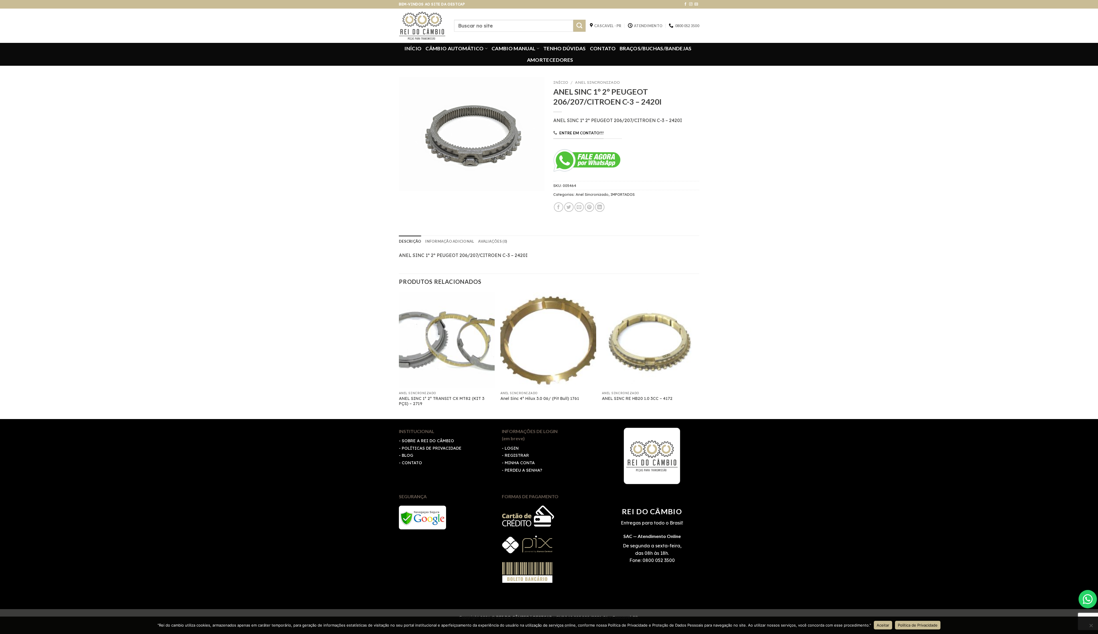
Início (560, 82)
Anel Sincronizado (597, 82)
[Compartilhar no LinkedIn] (599, 207)
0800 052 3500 (658, 560)
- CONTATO (410, 462)
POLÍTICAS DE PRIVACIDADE (432, 448)
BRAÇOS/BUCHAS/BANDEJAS (656, 48)
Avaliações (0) (492, 241)
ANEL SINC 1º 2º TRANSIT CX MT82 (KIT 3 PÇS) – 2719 (441, 401)
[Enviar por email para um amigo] (579, 207)
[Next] (697, 355)
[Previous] (399, 355)
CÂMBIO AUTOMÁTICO (454, 48)
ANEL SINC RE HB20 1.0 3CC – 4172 (637, 398)
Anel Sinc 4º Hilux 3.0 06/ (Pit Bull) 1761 (539, 398)
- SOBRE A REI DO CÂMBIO (426, 440)
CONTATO (603, 48)
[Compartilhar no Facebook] (558, 207)
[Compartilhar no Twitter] (569, 207)
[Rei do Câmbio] (422, 26)
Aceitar (883, 625)
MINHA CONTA (520, 462)
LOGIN (512, 448)
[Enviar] (579, 26)
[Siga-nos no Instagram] (691, 4)
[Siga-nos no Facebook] (685, 4)
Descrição (410, 241)
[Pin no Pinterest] (589, 207)
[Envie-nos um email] (696, 4)
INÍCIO (412, 48)
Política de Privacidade (918, 625)
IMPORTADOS (622, 194)
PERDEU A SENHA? (523, 470)
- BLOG (406, 455)
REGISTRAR (517, 455)
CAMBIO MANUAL (514, 48)
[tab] (410, 241)
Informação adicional (449, 241)
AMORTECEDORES (550, 60)
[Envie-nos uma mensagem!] (1088, 599)
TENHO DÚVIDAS (564, 48)
